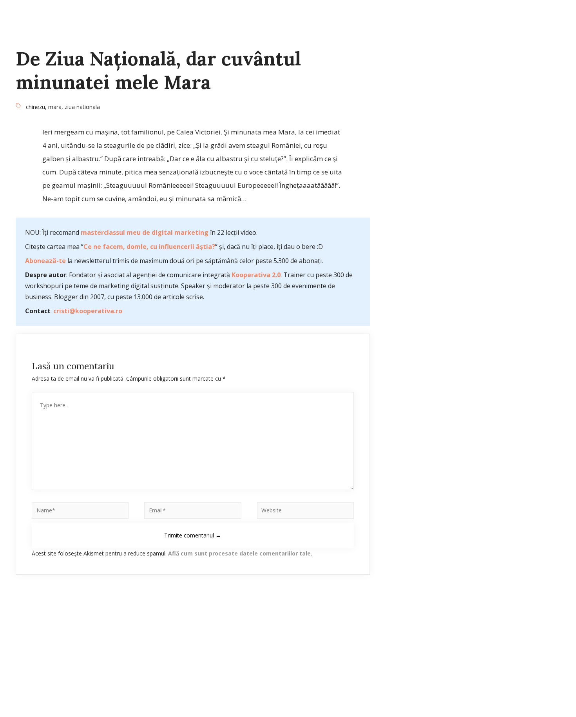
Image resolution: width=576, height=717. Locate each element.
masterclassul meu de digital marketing (144, 232)
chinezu (35, 107)
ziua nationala (82, 107)
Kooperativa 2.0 (256, 274)
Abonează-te (45, 260)
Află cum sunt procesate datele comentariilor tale (239, 553)
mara (55, 107)
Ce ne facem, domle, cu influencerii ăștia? (149, 246)
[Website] (305, 512)
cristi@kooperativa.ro (87, 311)
